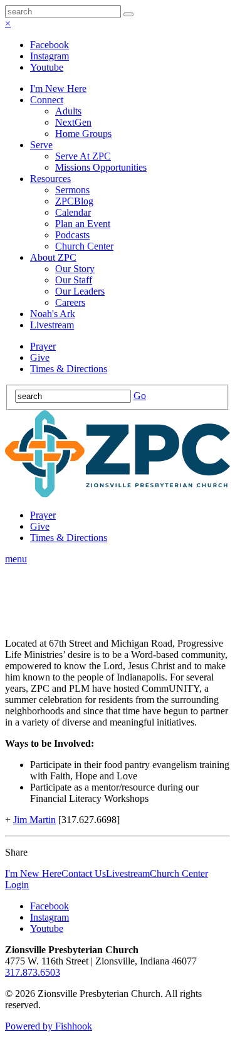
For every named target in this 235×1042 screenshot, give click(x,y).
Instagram (49, 56)
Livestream (52, 325)
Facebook (49, 44)
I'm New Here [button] (33, 873)
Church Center (84, 246)
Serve (41, 144)
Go (139, 395)
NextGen (73, 122)
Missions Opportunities (101, 167)
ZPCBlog (74, 201)
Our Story (75, 268)
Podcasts (72, 235)
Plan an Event (82, 223)
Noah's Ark (52, 313)
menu (16, 559)
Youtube (46, 67)
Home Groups (83, 133)
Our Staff (73, 280)
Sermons (72, 190)
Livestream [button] (128, 873)
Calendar (73, 212)
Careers (70, 302)
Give (40, 357)
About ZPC (53, 257)
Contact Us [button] (83, 873)
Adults (68, 111)
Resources (50, 178)
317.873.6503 (32, 972)
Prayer (43, 346)
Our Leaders (80, 291)
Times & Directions (68, 368)
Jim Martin (34, 819)
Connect (46, 99)
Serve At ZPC (83, 156)
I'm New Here (58, 88)
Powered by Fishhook (48, 1026)
